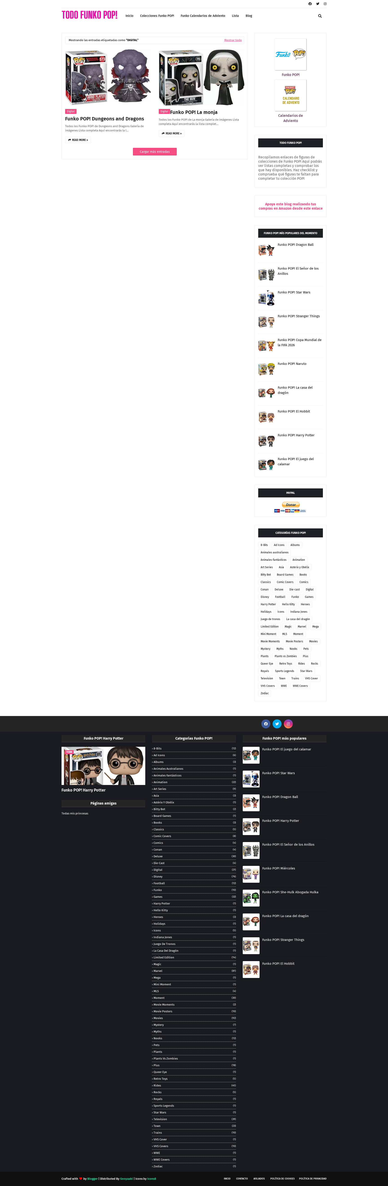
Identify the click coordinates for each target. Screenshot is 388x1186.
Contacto (242, 1178)
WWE (284, 685)
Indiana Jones (298, 611)
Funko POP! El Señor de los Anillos (298, 271)
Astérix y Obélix (299, 567)
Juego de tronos (270, 619)
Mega (315, 626)
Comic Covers (285, 582)
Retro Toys (285, 663)
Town (282, 678)
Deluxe (279, 589)
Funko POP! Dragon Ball (295, 245)
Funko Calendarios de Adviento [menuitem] (203, 16)
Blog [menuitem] (249, 16)
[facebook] (310, 4)
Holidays (266, 611)
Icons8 (151, 1178)
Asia (281, 567)
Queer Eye (267, 663)
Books (303, 574)
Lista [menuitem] (235, 16)
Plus (305, 656)
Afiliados (259, 1178)
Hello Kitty (288, 604)
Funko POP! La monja (194, 112)
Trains (295, 678)
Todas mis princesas (75, 813)
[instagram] (324, 4)
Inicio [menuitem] (129, 16)
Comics (304, 582)
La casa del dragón (298, 619)
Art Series (267, 567)
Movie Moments (270, 641)
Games (309, 597)
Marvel (302, 626)
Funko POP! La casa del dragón (295, 390)
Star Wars (306, 671)
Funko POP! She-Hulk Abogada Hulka (290, 892)
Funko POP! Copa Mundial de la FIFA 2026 (300, 342)
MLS (284, 634)
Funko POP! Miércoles (278, 868)
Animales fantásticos (274, 559)
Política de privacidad (312, 1178)
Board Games (285, 574)
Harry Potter (268, 604)
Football (280, 597)
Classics (266, 582)
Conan (265, 589)
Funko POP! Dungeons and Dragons (104, 119)
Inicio (227, 1178)
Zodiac (265, 693)
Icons (281, 611)
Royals (265, 671)
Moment (298, 634)
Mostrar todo (233, 40)
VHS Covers (268, 685)
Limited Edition (270, 626)
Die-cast (294, 589)
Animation (299, 559)
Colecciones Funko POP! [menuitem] (157, 16)
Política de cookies (282, 1178)
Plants (265, 656)
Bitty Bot (266, 574)
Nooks (293, 648)
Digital (71, 111)
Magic (288, 626)
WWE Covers (300, 685)
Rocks (314, 663)
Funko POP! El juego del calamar (296, 461)
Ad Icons (279, 545)
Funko (295, 597)
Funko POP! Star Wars (294, 292)
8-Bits (264, 545)
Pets (306, 648)
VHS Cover (311, 678)
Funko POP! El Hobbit (294, 411)
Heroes (305, 604)
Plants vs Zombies (286, 656)
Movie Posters (294, 641)
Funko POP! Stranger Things (299, 316)
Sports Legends (284, 671)
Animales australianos (275, 552)
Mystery (265, 648)
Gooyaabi (126, 1178)
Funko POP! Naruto (292, 364)
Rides (301, 663)
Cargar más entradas (155, 152)
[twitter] (317, 4)
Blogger (92, 1178)
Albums (295, 545)
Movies (313, 641)
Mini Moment (268, 634)
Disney (265, 597)
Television (267, 678)
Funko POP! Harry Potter (296, 435)
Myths (280, 648)
